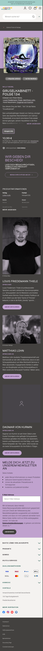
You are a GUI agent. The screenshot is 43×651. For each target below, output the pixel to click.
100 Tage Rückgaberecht (11, 596)
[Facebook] (4, 612)
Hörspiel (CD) (8, 131)
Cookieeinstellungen (8, 647)
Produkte (7, 549)
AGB (4, 634)
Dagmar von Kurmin (25, 102)
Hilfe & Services (10, 560)
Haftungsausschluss (8, 630)
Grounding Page (7, 642)
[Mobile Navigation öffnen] (40, 8)
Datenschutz (6, 626)
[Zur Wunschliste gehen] (30, 8)
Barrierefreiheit (7, 638)
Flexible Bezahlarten (9, 600)
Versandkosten (34, 141)
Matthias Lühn (29, 100)
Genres (6, 554)
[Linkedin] (16, 612)
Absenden (9, 532)
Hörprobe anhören (14, 79)
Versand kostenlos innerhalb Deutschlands (16, 593)
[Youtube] (12, 612)
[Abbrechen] (39, 17)
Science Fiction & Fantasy (13, 27)
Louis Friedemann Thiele (12, 100)
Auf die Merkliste (30, 79)
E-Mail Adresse (8, 495)
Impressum (6, 622)
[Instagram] (8, 612)
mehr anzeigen (33, 124)
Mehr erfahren (12, 307)
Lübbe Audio (7, 195)
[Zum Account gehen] (25, 8)
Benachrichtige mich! (20, 175)
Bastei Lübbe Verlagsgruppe (15, 543)
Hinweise (6, 582)
